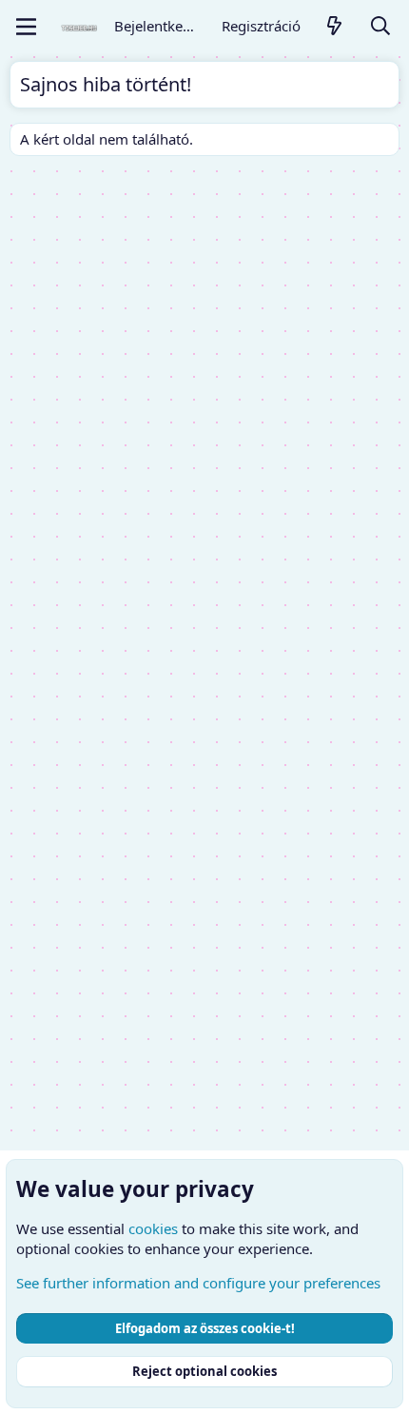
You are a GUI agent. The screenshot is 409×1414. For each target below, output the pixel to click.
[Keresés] (380, 27)
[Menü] (26, 27)
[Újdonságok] (335, 27)
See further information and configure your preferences (198, 1282)
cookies (153, 1228)
